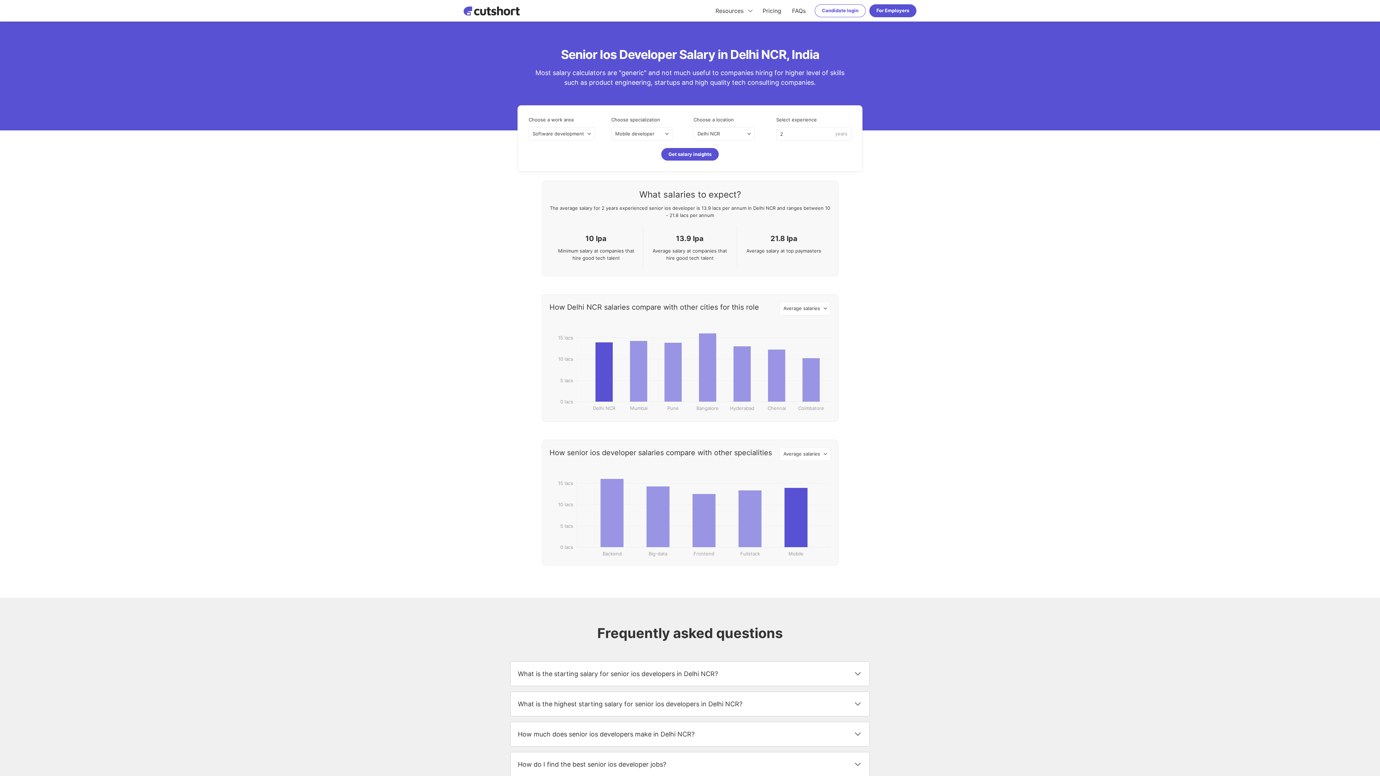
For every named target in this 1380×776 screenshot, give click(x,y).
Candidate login (840, 10)
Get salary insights (690, 154)
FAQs (799, 10)
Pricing (772, 10)
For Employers (893, 10)
